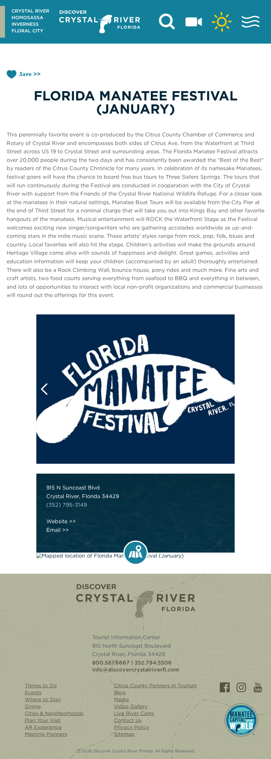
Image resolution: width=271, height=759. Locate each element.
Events (33, 693)
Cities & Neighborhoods (54, 713)
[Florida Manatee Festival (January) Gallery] (135, 389)
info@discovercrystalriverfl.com (135, 669)
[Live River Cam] (194, 22)
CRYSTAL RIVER (30, 11)
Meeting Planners (46, 734)
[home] (99, 21)
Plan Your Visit (42, 720)
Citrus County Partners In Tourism (155, 686)
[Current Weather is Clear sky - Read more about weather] (221, 21)
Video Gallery (131, 706)
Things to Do (41, 686)
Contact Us (127, 720)
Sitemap (124, 734)
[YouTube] (258, 687)
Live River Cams (134, 713)
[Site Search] (167, 22)
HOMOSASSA (27, 17)
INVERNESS (25, 24)
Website (56, 521)
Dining (33, 706)
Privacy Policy (131, 727)
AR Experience (43, 727)
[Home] (135, 601)
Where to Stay (43, 700)
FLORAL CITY (27, 30)
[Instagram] (241, 687)
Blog (120, 693)
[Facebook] (224, 687)
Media (121, 700)
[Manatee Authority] (241, 720)
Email (53, 530)
